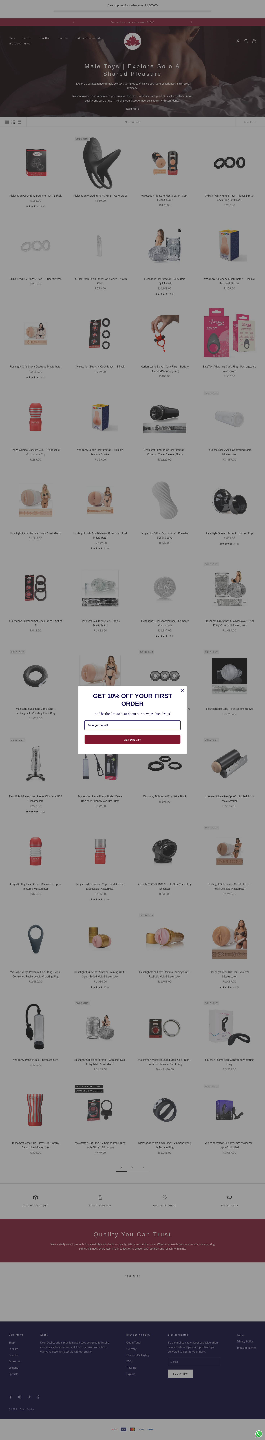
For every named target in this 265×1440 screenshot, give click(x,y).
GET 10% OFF (132, 739)
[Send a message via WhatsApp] (259, 1434)
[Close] (182, 690)
